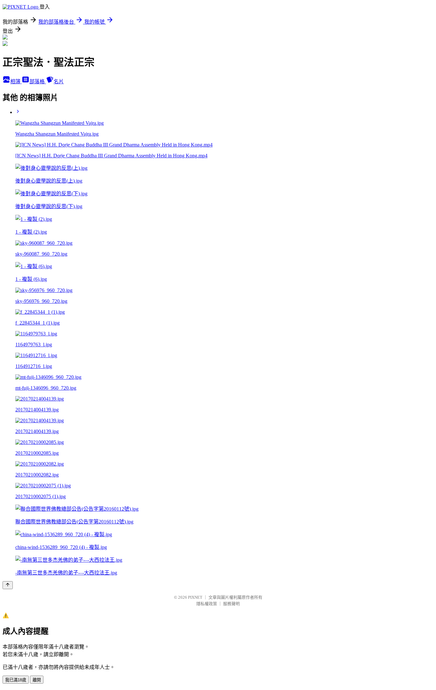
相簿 (16, 81)
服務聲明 (231, 603)
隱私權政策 (206, 603)
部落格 (37, 81)
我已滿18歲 (15, 680)
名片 (59, 81)
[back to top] (8, 585)
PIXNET (195, 597)
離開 (37, 680)
